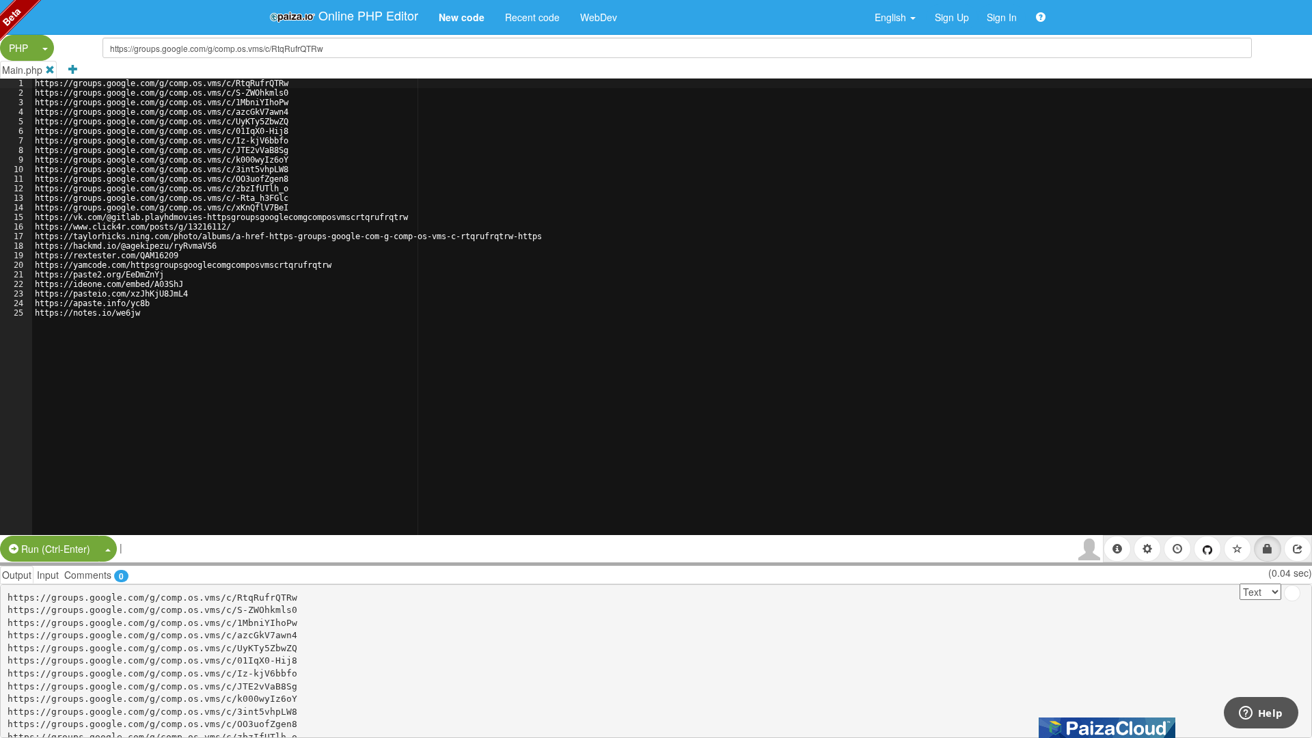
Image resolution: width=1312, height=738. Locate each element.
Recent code (532, 17)
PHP (18, 48)
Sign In (1002, 17)
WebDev (598, 17)
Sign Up (952, 17)
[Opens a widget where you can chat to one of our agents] (1260, 714)
